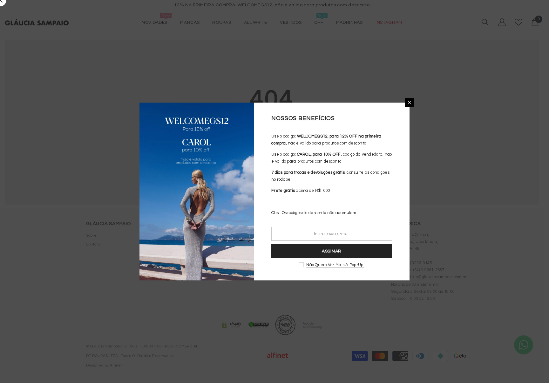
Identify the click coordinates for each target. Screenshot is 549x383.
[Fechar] (409, 102)
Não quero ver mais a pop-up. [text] (335, 265)
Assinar (332, 251)
